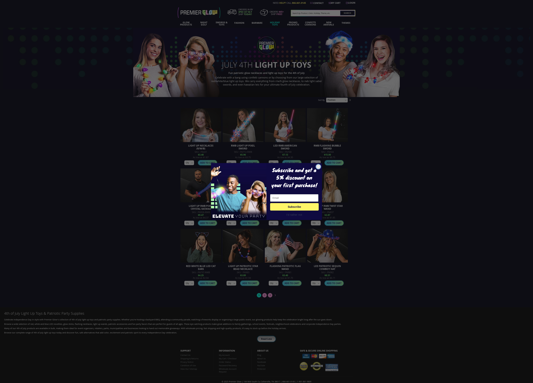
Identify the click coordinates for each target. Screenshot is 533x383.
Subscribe (294, 206)
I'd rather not (294, 214)
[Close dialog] (318, 166)
